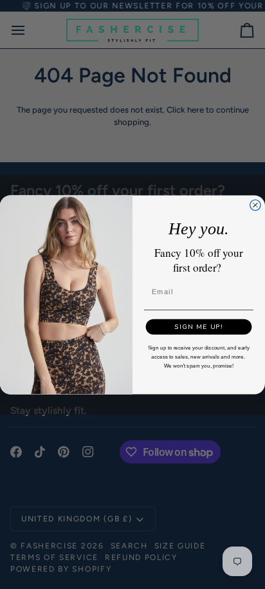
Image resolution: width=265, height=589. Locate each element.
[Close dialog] (255, 205)
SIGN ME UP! (198, 326)
